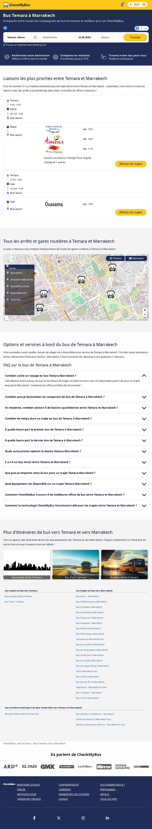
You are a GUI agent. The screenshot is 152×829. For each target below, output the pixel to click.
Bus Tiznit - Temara (14, 601)
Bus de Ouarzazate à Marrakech (92, 649)
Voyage (63, 799)
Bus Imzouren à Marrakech (89, 617)
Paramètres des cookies (74, 794)
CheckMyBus (9, 743)
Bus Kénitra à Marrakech (88, 628)
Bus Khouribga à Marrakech (90, 633)
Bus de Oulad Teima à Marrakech (92, 665)
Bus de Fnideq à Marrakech (89, 612)
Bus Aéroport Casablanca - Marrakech (95, 713)
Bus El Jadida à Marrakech (89, 607)
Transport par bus (29, 799)
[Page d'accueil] (16, 4)
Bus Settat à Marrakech (87, 676)
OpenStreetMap (131, 319)
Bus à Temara (40, 743)
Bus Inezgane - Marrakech (89, 623)
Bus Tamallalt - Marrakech (89, 692)
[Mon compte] (121, 4)
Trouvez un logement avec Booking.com (26, 44)
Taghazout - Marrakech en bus (91, 687)
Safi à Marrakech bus (86, 671)
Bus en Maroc (25, 743)
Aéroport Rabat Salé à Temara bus (22, 713)
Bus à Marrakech (57, 743)
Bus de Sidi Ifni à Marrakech (90, 682)
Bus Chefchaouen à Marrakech (91, 601)
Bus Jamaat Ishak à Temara (18, 596)
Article (104, 794)
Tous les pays (108, 799)
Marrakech (138, 258)
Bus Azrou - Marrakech (87, 596)
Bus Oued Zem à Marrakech (90, 655)
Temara (117, 258)
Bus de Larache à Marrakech (90, 644)
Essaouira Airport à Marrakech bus (93, 719)
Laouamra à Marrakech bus (90, 639)
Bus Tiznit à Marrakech (87, 698)
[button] (112, 267)
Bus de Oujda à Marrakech (89, 660)
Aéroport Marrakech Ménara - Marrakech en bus (100, 724)
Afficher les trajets (130, 164)
